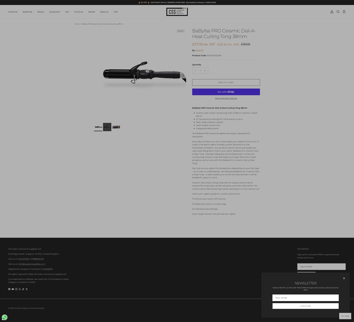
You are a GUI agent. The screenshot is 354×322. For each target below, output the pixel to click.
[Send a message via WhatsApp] (4, 317)
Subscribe (305, 306)
